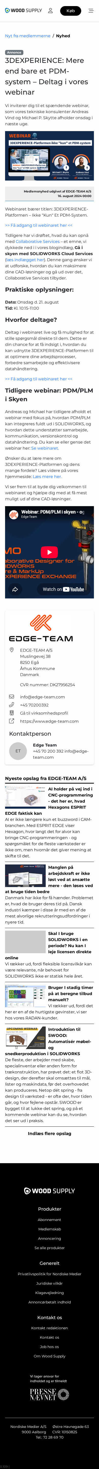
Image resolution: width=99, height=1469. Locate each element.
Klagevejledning (49, 1292)
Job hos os (49, 1346)
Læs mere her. (47, 476)
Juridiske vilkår (49, 1283)
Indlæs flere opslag (49, 1133)
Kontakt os (49, 1337)
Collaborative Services (38, 241)
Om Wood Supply (49, 1356)
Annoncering (49, 1238)
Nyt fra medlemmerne (28, 35)
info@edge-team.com (42, 697)
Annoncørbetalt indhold (49, 1302)
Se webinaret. (45, 448)
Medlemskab (49, 1229)
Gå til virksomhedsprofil (44, 713)
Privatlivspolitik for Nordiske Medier (49, 1274)
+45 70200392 (34, 705)
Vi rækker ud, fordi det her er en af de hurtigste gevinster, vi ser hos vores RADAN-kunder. (49, 1002)
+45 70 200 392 (48, 751)
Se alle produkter (50, 1248)
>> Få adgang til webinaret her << (38, 225)
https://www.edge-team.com (49, 721)
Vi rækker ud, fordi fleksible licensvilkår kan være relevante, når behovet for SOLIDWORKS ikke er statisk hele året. (48, 955)
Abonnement (49, 1219)
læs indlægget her (25, 259)
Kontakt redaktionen (49, 1328)
